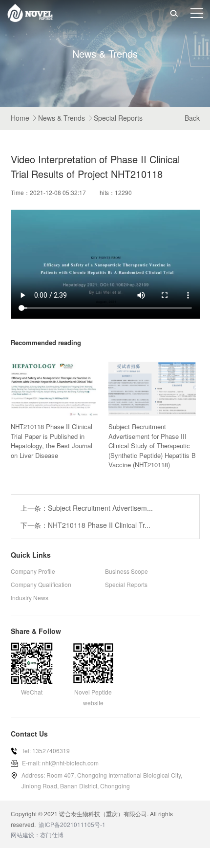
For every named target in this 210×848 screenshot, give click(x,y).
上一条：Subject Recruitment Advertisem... (87, 508)
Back (192, 118)
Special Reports (118, 118)
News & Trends (61, 118)
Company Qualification (41, 584)
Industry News (29, 597)
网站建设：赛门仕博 (37, 834)
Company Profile (33, 571)
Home (20, 118)
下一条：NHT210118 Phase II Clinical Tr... (85, 525)
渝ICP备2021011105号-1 (72, 824)
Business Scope (126, 571)
